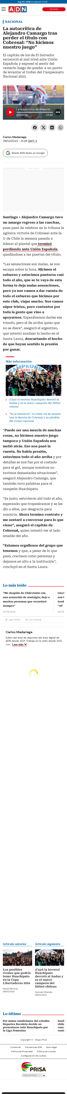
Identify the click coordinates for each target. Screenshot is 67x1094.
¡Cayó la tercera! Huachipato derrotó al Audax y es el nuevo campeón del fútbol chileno (49, 978)
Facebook (34, 127)
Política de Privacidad (22, 1051)
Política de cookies (46, 1051)
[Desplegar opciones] (58, 112)
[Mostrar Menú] (3, 9)
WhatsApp (60, 127)
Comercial (15, 1047)
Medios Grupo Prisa (33, 1075)
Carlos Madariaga (14, 137)
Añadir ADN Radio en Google (28, 153)
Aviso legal (51, 1047)
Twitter (43, 127)
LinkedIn (52, 127)
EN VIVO (54, 9)
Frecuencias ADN (33, 1047)
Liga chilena (14, 619)
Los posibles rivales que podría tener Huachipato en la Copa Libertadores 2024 (17, 976)
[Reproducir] (10, 112)
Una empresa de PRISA (33, 1067)
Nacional (14, 21)
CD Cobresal (35, 619)
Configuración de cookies (33, 1055)
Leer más (17, 644)
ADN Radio (17, 9)
